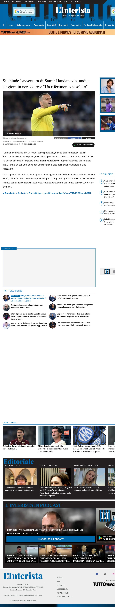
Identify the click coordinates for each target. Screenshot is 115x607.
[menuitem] (3, 25)
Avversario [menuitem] (39, 25)
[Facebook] (97, 574)
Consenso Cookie (64, 597)
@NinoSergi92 (29, 144)
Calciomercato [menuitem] (23, 25)
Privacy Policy (63, 593)
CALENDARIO (55, 2)
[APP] (107, 271)
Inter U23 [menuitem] (51, 25)
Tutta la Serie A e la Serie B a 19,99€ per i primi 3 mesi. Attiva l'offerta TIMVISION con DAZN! (48, 193)
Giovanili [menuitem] (63, 25)
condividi (74, 138)
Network (16, 2)
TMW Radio (41, 2)
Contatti (60, 585)
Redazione (29, 2)
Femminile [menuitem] (76, 25)
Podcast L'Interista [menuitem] (93, 25)
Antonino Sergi (11, 144)
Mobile (59, 578)
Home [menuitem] (10, 25)
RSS (58, 581)
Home (6, 2)
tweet (88, 138)
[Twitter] (105, 574)
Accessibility (62, 589)
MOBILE (78, 2)
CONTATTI (68, 2)
